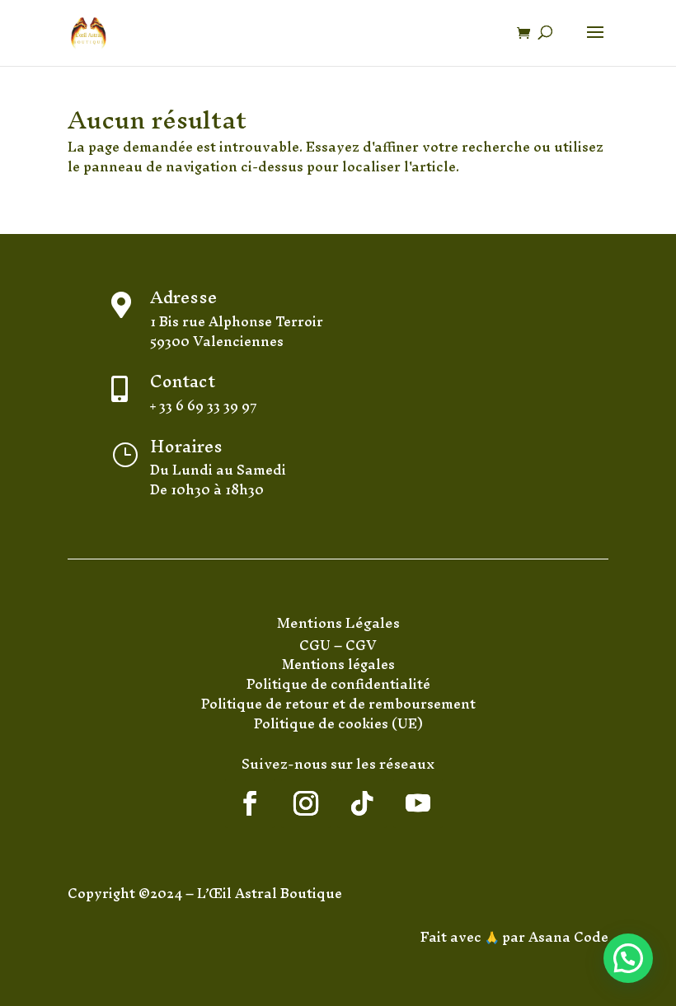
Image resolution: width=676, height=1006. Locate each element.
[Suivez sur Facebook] (250, 803)
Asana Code (568, 937)
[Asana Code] (526, 937)
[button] (628, 958)
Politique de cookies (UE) (338, 723)
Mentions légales (338, 664)
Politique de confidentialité (338, 684)
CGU (316, 645)
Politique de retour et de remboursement (338, 703)
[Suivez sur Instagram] (306, 803)
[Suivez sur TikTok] (362, 803)
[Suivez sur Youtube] (418, 803)
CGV (361, 645)
